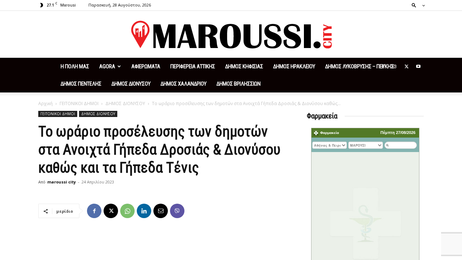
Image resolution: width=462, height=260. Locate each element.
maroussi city (61, 182)
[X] (406, 66)
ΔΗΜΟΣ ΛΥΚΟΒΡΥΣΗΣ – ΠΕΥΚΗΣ (359, 66)
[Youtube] (418, 66)
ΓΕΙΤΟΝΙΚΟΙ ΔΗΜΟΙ (79, 103)
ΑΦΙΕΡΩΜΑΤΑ (145, 66)
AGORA (107, 66)
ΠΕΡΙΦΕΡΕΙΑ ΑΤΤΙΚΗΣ (192, 66)
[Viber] (177, 211)
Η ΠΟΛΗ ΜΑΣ (75, 66)
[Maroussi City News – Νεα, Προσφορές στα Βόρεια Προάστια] (231, 34)
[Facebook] (382, 66)
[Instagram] (394, 66)
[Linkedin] (144, 211)
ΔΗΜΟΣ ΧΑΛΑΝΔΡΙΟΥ (183, 84)
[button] (416, 5)
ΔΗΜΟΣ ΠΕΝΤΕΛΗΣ (81, 84)
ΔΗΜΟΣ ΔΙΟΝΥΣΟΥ (131, 84)
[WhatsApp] (127, 211)
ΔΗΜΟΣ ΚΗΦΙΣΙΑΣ (244, 66)
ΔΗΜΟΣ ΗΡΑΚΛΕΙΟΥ (294, 66)
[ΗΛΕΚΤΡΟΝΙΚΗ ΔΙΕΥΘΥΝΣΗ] (160, 211)
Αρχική (45, 103)
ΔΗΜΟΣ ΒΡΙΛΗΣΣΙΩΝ (239, 84)
